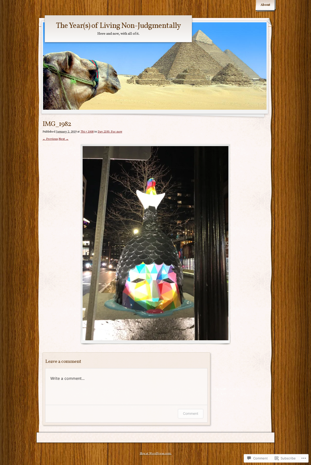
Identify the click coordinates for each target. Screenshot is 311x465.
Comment (190, 413)
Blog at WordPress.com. (156, 453)
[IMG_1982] (155, 244)
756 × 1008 (87, 131)
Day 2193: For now (110, 131)
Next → (64, 139)
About (265, 5)
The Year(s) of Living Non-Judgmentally (118, 26)
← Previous (50, 139)
